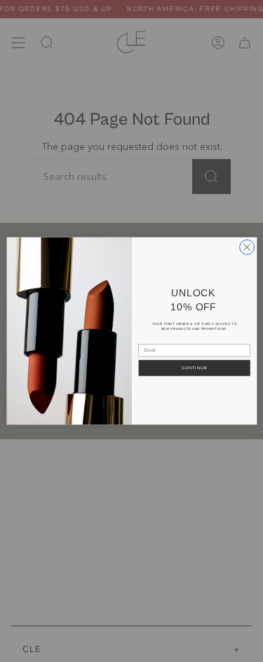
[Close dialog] (246, 247)
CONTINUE (194, 368)
